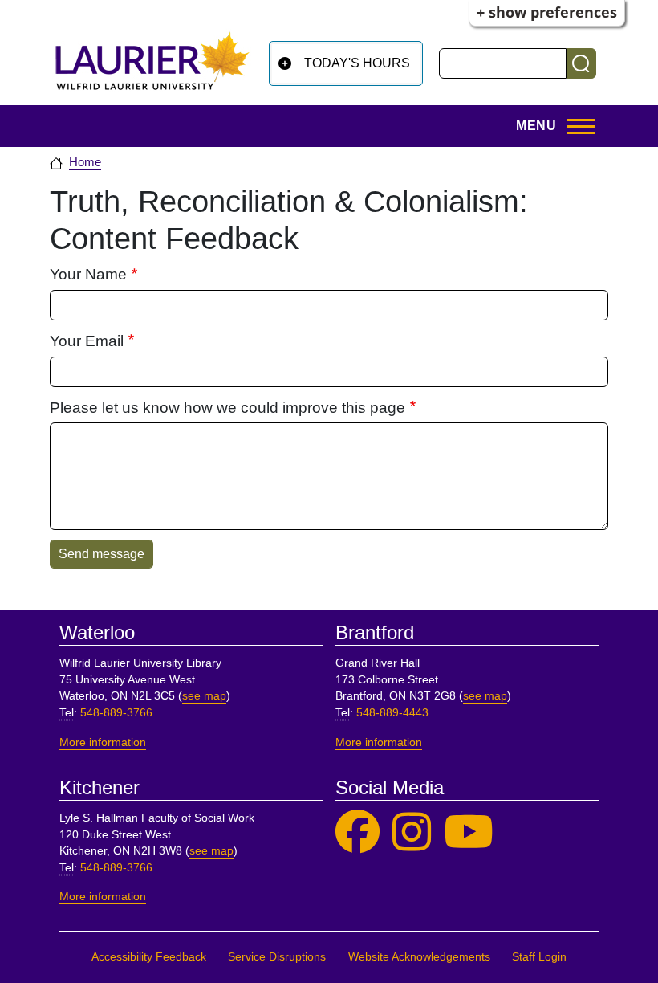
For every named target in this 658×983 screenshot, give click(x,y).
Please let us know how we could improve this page (227, 407)
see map (204, 696)
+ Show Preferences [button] (547, 12)
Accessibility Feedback (148, 957)
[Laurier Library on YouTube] (469, 832)
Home (85, 162)
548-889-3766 (116, 713)
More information (102, 742)
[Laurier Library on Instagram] (411, 832)
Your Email (87, 340)
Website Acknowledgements (419, 957)
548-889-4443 (392, 713)
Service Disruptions (277, 957)
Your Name (88, 274)
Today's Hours (357, 63)
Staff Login (539, 957)
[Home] (152, 60)
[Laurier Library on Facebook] (357, 832)
